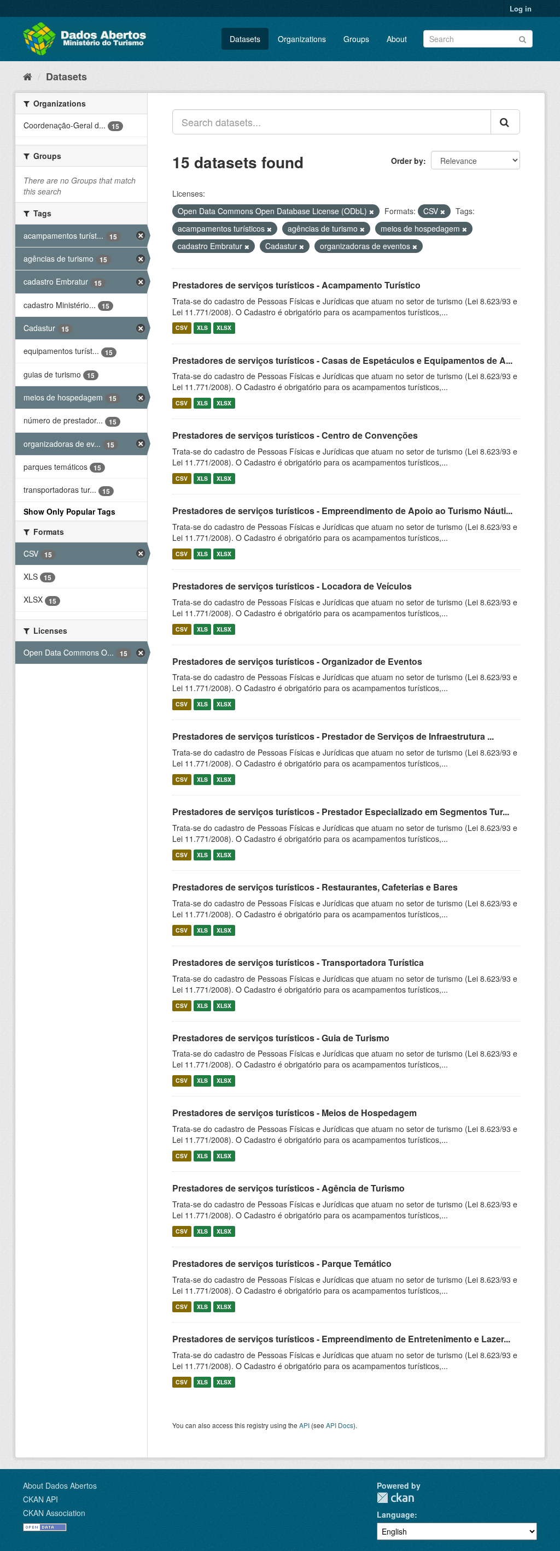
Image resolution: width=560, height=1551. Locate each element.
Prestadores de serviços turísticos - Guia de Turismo (280, 1037)
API (304, 1425)
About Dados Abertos (60, 1485)
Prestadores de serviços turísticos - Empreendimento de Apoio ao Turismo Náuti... (342, 510)
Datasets (245, 38)
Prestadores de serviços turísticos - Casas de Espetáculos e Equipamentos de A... (342, 360)
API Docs (339, 1425)
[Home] (27, 76)
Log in (521, 8)
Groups (356, 38)
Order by (407, 160)
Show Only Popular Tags (69, 511)
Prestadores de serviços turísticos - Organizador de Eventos (297, 661)
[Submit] (522, 38)
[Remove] (371, 211)
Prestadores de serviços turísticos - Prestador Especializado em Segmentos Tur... (340, 811)
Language (396, 1514)
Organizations (302, 38)
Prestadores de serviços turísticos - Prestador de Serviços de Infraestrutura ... (333, 736)
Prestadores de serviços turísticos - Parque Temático (282, 1263)
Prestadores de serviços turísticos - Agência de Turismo (288, 1188)
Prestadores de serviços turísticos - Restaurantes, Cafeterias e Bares (315, 887)
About (397, 38)
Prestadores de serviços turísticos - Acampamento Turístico (296, 285)
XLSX (224, 328)
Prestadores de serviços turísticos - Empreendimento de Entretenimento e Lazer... (341, 1338)
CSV (182, 328)
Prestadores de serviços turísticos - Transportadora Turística (298, 962)
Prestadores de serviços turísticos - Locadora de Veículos (292, 586)
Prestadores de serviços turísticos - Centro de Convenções (295, 435)
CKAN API (40, 1499)
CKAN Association (54, 1512)
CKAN (395, 1497)
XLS (202, 328)
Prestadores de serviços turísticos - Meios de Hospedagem (294, 1112)
